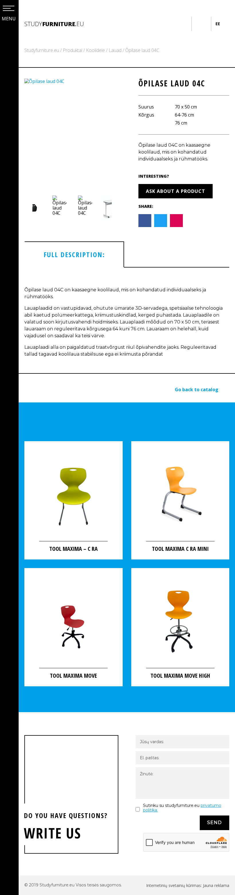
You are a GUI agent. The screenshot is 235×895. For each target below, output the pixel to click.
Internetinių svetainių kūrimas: (174, 885)
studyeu (54, 24)
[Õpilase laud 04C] (69, 134)
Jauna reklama (216, 885)
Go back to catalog (196, 389)
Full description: (74, 254)
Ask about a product (175, 191)
